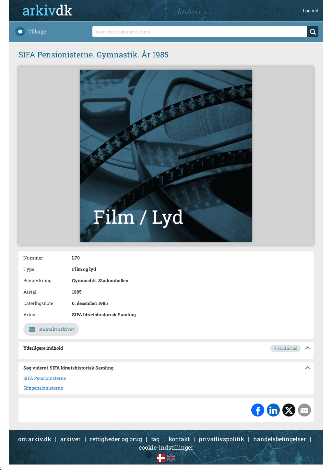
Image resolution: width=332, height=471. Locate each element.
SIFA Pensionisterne (44, 378)
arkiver (70, 439)
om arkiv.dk (34, 439)
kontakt (179, 439)
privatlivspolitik (221, 439)
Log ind (310, 10)
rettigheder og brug (116, 439)
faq (155, 439)
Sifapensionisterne (43, 388)
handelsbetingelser (279, 439)
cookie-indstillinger (166, 447)
